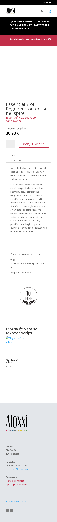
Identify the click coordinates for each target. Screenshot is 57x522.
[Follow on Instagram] (11, 510)
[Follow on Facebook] (7, 510)
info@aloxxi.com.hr (21, 469)
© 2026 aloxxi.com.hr (16, 501)
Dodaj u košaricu (34, 144)
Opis (12, 155)
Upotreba (15, 160)
